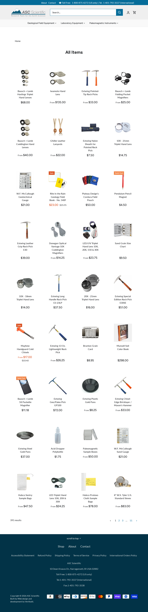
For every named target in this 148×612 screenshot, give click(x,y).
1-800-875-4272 (80, 2)
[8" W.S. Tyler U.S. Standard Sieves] (123, 482)
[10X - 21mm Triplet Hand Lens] (123, 128)
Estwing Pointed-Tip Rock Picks (90, 93)
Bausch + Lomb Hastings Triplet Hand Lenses (25, 94)
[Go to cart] (134, 12)
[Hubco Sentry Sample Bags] (25, 482)
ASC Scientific (33, 596)
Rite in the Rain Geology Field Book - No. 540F (57, 196)
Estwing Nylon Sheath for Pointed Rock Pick (90, 145)
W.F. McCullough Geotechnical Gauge (25, 196)
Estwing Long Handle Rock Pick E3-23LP (58, 299)
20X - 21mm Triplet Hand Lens (90, 298)
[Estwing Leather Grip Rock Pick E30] (25, 230)
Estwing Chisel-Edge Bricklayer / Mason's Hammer (123, 402)
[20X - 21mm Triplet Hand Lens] (90, 283)
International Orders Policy (123, 555)
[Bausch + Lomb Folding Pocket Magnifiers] (123, 78)
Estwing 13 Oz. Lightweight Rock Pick (57, 349)
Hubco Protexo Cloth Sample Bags (90, 498)
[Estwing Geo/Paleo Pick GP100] (58, 386)
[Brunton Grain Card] (90, 333)
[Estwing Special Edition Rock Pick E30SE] (123, 283)
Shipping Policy (62, 555)
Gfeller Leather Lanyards (57, 142)
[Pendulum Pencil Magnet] (123, 180)
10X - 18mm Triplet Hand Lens (25, 298)
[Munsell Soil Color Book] (123, 333)
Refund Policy (44, 555)
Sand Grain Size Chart (123, 245)
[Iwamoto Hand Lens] (58, 78)
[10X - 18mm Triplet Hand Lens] (25, 283)
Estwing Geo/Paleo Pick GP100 (58, 402)
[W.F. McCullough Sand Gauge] (123, 435)
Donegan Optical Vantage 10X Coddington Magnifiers (57, 248)
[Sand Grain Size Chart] (123, 230)
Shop (61, 546)
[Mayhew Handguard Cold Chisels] (25, 333)
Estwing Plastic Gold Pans (90, 400)
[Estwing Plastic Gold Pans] (90, 386)
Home (18, 41)
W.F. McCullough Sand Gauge (123, 450)
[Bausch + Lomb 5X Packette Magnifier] (25, 386)
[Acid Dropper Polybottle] (58, 435)
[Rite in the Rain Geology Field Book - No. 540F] (58, 180)
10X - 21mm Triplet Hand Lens (123, 142)
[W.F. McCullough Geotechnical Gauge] (25, 180)
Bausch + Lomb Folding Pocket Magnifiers (123, 94)
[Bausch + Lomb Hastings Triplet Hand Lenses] (25, 78)
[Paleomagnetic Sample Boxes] (90, 435)
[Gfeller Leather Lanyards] (58, 128)
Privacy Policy (99, 555)
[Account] (128, 12)
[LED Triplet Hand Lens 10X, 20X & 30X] (58, 482)
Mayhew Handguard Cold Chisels (25, 349)
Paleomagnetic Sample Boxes (90, 450)
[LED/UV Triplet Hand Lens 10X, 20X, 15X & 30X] (90, 230)
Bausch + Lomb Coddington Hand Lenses (25, 144)
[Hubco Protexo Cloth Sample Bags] (90, 482)
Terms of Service (81, 555)
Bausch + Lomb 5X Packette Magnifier (25, 402)
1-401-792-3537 (111, 2)
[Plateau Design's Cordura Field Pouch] (90, 180)
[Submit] (119, 12)
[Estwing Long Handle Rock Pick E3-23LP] (58, 283)
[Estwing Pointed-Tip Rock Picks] (90, 78)
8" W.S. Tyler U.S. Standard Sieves (123, 497)
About (44, 2)
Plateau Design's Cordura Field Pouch (90, 196)
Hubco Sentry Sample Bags (25, 497)
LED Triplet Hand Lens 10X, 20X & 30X (57, 498)
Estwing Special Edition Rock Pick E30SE (123, 299)
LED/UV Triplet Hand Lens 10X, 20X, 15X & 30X (90, 246)
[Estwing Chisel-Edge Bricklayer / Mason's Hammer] (123, 386)
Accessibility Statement (22, 555)
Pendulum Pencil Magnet (122, 195)
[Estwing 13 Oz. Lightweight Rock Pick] (58, 333)
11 (131, 520)
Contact (52, 2)
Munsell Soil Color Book (123, 347)
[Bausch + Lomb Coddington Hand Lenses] (25, 128)
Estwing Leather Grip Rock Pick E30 (25, 246)
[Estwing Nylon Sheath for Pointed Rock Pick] (90, 128)
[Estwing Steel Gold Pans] (25, 435)
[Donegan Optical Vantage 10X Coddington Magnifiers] (58, 230)
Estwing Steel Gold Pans (25, 450)
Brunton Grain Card (90, 347)
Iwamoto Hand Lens (57, 93)
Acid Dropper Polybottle (58, 450)
